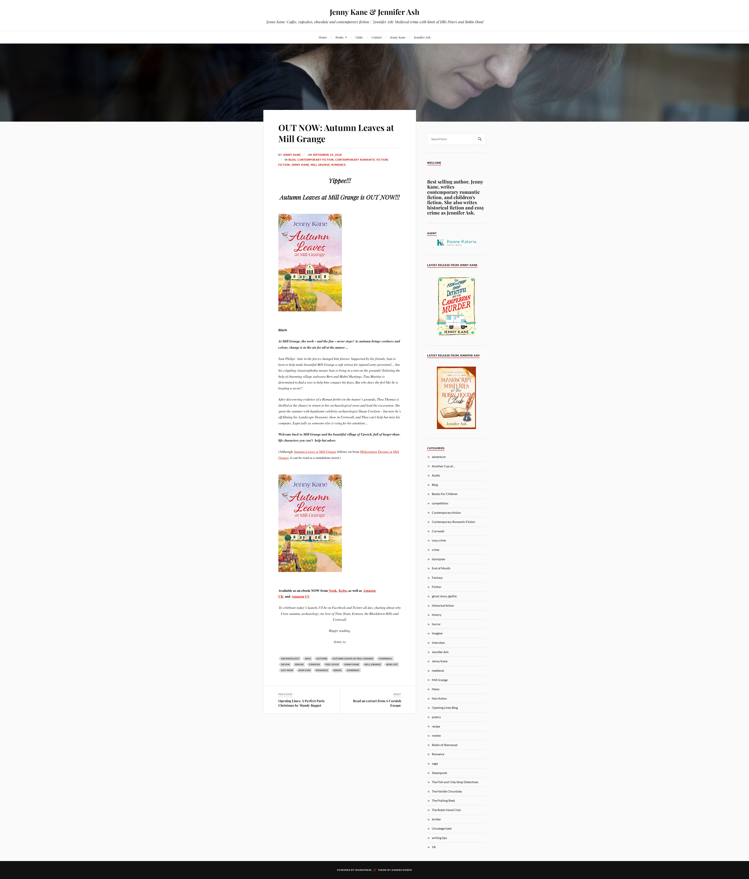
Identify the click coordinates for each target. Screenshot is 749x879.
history (436, 614)
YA (434, 847)
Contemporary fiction (315, 159)
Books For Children (445, 494)
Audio (436, 475)
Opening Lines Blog (445, 707)
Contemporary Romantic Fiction (361, 159)
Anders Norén (401, 869)
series (338, 670)
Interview (438, 642)
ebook (299, 664)
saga (435, 763)
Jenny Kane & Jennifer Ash (374, 12)
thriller (436, 819)
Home (323, 37)
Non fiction (439, 698)
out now (287, 670)
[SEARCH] (480, 139)
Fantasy (437, 577)
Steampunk (439, 773)
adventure (439, 457)
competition (440, 503)
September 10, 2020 (327, 154)
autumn (321, 658)
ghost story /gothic (444, 596)
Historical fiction (443, 605)
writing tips (439, 838)
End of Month (441, 568)
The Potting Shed (443, 800)
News (435, 689)
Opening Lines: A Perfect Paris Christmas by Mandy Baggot (301, 703)
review (436, 735)
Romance (338, 164)
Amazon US (300, 596)
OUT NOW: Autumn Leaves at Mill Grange (336, 133)
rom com (305, 670)
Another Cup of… (443, 466)
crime (435, 549)
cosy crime (439, 540)
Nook (333, 590)
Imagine (437, 633)
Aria (308, 658)
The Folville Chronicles (447, 791)
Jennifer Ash (422, 37)
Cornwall (385, 658)
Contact (376, 37)
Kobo (343, 590)
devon (285, 664)
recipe (436, 726)
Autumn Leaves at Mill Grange (315, 451)
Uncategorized (442, 828)
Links (359, 37)
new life (392, 664)
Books (339, 37)
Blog (292, 159)
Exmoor (314, 664)
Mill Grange (320, 164)
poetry (436, 717)
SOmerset (353, 670)
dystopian (438, 559)
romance (322, 670)
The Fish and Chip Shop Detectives (455, 782)
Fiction (284, 164)
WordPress (363, 869)
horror (436, 624)
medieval (438, 670)
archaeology (290, 658)
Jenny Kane (398, 37)
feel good (332, 664)
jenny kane (351, 664)
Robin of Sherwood (444, 745)
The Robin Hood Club (446, 810)
